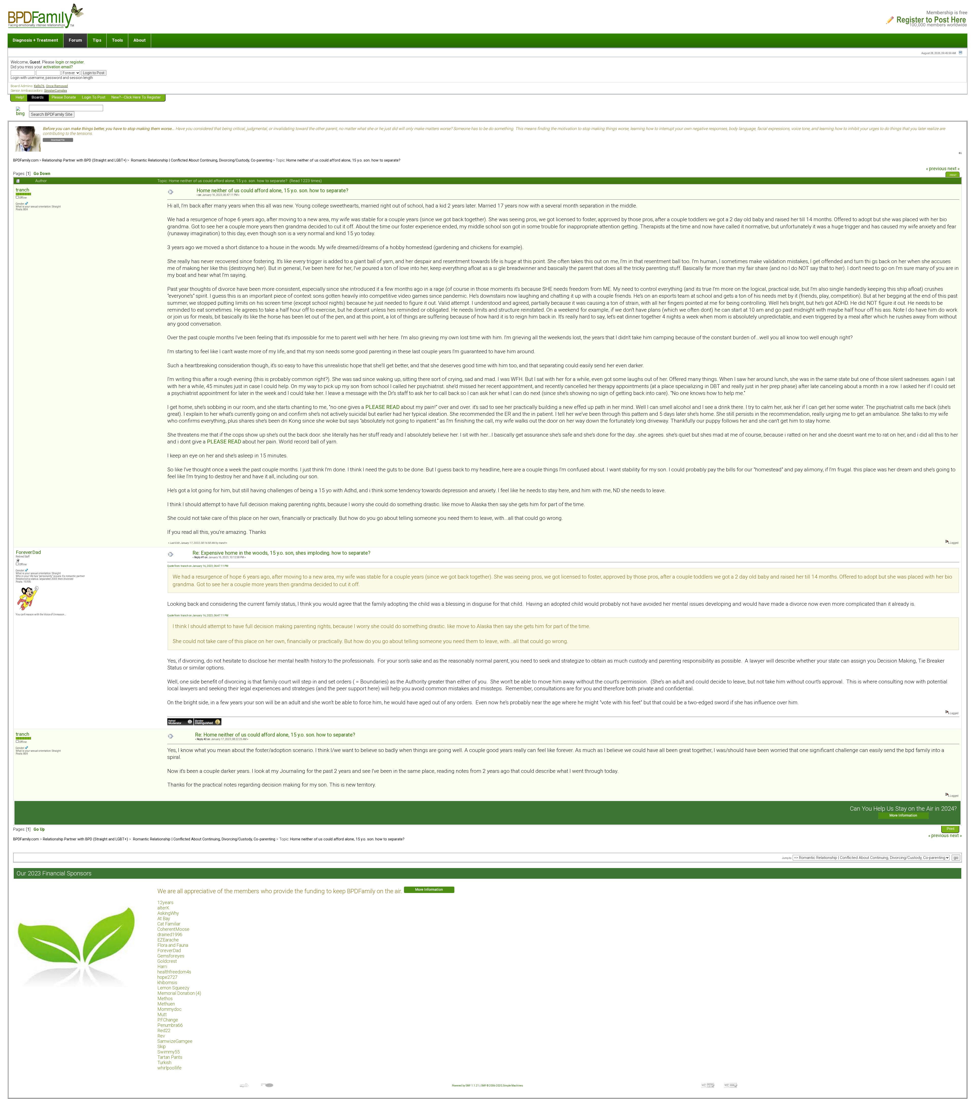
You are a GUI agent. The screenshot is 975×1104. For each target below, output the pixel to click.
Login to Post (93, 97)
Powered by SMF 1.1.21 (465, 1085)
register (77, 62)
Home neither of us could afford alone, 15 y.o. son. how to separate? (343, 160)
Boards (38, 97)
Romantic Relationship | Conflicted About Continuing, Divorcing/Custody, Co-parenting (201, 160)
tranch (22, 190)
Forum (75, 40)
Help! (20, 97)
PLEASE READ (382, 407)
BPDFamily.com (26, 160)
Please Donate (64, 97)
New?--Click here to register (136, 97)
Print (953, 175)
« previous (936, 168)
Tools (117, 40)
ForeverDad (28, 552)
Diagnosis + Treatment (35, 40)
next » (954, 168)
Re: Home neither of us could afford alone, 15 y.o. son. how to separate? (275, 735)
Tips (97, 40)
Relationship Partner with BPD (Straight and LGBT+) (84, 160)
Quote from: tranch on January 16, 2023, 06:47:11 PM (197, 566)
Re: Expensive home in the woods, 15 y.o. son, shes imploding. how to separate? (281, 553)
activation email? (58, 67)
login (59, 62)
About (140, 40)
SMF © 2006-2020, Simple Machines (502, 1085)
